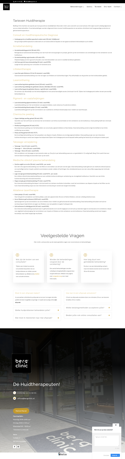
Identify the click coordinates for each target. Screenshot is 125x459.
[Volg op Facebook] (14, 446)
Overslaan (106, 455)
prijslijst (36, 274)
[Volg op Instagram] (18, 446)
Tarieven (98, 6)
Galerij (89, 6)
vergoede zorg (57, 276)
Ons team (108, 6)
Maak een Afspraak (21, 411)
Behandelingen (77, 6)
